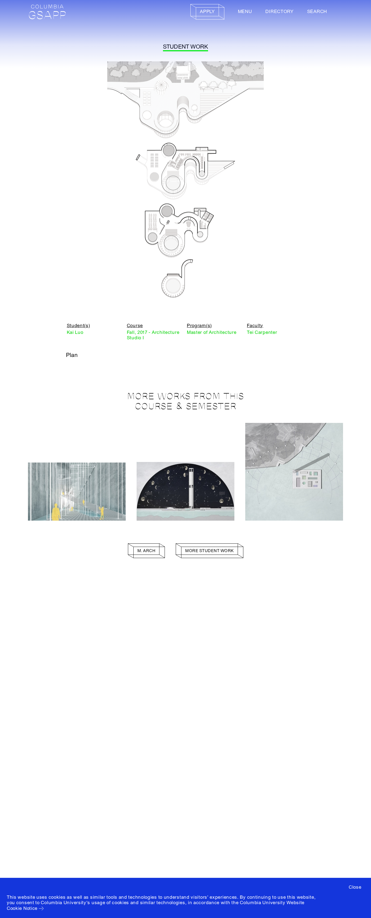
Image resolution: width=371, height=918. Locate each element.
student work (185, 46)
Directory (279, 11)
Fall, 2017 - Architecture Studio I (153, 335)
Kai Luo (75, 332)
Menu (245, 11)
